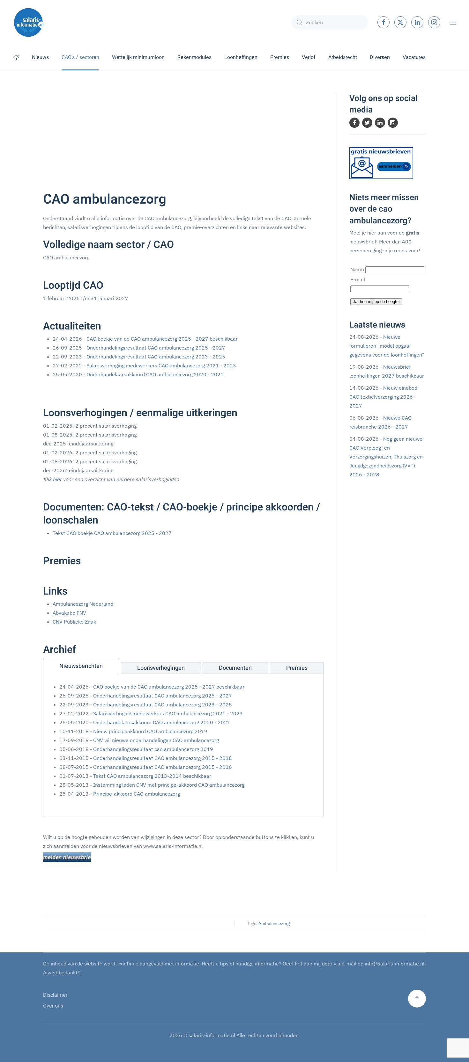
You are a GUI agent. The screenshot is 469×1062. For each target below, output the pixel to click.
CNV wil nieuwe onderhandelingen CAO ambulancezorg (156, 740)
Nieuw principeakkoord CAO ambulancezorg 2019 (150, 731)
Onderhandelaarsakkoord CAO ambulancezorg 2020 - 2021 (155, 374)
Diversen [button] (380, 57)
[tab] (81, 666)
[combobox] (329, 22)
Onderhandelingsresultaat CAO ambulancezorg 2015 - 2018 (162, 758)
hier (57, 479)
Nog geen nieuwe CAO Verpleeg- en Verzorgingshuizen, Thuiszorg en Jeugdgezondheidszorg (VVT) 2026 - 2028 (386, 457)
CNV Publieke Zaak (74, 621)
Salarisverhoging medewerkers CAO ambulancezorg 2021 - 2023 (161, 365)
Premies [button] (279, 57)
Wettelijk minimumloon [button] (138, 57)
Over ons (53, 1006)
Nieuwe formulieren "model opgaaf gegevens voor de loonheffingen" (386, 346)
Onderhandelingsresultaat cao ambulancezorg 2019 (153, 749)
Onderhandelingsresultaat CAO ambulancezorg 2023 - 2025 (155, 356)
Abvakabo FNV (69, 613)
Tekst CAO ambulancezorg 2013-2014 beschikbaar (152, 776)
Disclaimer (55, 995)
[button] (453, 22)
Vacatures (414, 57)
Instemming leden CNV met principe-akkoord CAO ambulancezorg (168, 785)
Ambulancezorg (274, 923)
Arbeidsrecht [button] (342, 57)
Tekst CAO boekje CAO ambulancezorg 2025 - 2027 (112, 533)
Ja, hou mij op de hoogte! (376, 301)
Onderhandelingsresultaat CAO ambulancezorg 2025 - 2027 (155, 347)
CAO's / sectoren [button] (80, 57)
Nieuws (40, 57)
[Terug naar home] (29, 22)
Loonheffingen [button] (240, 57)
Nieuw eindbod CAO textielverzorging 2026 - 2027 (383, 397)
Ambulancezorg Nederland (83, 604)
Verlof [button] (309, 57)
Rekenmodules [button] (194, 57)
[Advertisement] (183, 140)
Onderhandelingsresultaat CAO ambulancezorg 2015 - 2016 (162, 767)
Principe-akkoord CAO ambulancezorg (136, 794)
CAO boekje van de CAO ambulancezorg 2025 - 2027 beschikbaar (162, 339)
